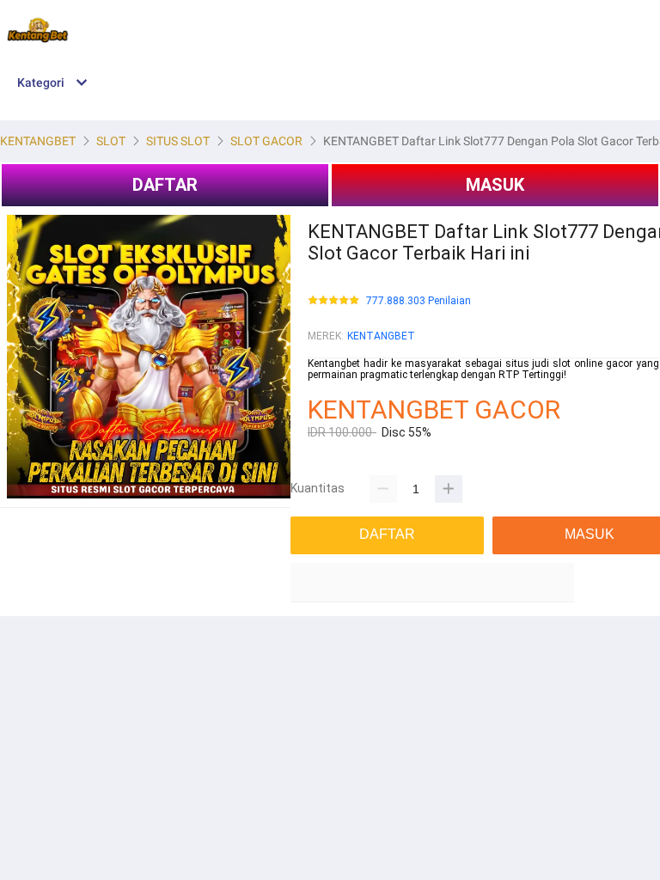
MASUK (495, 184)
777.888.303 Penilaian (418, 301)
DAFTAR (165, 184)
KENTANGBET (381, 336)
